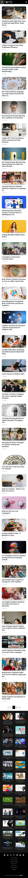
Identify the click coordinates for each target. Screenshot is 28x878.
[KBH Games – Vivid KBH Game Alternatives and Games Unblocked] (20, 812)
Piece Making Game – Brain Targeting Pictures (8, 838)
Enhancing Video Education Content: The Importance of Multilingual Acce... (11, 212)
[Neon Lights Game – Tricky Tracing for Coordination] (8, 843)
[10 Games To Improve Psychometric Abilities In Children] (20, 776)
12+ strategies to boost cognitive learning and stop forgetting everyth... (14, 557)
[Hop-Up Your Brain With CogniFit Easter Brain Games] (8, 799)
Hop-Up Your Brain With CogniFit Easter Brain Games (7, 804)
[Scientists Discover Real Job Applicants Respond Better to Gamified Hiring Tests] (20, 716)
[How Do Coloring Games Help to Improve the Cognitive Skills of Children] (20, 788)
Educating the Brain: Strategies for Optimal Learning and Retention (13, 444)
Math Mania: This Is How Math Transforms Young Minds (20, 758)
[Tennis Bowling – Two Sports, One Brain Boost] (20, 844)
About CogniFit (14, 857)
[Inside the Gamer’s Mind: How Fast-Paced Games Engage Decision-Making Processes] (8, 729)
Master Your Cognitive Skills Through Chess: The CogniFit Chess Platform (7, 768)
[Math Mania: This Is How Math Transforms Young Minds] (20, 753)
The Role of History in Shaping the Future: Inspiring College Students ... (13, 396)
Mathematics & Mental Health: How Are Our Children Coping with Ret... (14, 674)
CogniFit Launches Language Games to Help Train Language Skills (20, 746)
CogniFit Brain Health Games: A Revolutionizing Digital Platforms (8, 745)
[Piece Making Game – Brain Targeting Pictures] (8, 833)
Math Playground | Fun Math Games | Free (7, 793)
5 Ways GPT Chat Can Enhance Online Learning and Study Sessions (13, 140)
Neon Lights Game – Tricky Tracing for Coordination (8, 848)
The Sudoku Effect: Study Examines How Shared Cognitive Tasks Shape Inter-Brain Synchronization (7, 722)
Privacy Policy (14, 863)
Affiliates (14, 869)
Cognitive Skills (14, 859)
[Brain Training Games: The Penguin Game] (20, 833)
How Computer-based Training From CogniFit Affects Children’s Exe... (13, 628)
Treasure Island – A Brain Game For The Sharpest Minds (20, 770)
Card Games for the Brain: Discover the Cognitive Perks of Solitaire (7, 757)
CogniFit (21, 875)
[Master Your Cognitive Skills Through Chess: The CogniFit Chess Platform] (8, 764)
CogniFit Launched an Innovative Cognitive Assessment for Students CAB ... (13, 327)
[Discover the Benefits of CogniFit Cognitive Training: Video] (20, 730)
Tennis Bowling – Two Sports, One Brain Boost (20, 849)
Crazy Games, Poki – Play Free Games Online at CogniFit (7, 817)
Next (19, 707)
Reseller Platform (14, 867)
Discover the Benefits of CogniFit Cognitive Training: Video (20, 736)
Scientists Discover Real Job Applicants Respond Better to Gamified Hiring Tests (20, 721)
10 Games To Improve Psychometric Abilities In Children (20, 781)
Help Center (14, 865)
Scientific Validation (14, 861)
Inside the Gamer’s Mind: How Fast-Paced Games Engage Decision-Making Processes (7, 735)
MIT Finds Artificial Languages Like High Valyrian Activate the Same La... (13, 94)
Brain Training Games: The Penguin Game (20, 838)
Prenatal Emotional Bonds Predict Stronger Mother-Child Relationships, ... (14, 69)
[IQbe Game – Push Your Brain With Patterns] (8, 776)
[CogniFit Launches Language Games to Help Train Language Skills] (20, 741)
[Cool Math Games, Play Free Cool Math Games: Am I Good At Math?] (20, 800)
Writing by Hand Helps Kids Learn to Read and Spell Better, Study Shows (14, 23)
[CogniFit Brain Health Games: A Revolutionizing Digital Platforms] (8, 741)
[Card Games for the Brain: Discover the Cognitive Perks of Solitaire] (8, 753)
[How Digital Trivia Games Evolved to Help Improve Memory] (8, 823)
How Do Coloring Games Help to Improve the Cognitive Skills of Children (20, 793)
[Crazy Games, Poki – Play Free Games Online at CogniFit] (8, 812)
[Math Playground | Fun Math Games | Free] (8, 788)
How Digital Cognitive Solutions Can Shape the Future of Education (13, 604)
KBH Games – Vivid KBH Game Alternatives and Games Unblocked (20, 817)
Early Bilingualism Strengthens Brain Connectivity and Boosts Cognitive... (12, 303)
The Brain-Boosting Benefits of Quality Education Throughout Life (13, 420)
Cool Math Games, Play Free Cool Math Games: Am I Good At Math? (20, 805)
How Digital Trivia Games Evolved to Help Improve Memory (8, 828)
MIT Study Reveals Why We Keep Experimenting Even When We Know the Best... (13, 164)
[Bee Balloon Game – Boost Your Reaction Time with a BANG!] (20, 823)
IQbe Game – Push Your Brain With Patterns (7, 781)
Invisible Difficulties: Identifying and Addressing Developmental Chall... (13, 352)
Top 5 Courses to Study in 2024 (13, 374)
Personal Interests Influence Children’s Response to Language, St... (14, 188)
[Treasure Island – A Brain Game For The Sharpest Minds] (20, 764)
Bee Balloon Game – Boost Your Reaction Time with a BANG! (20, 827)
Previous (8, 707)
